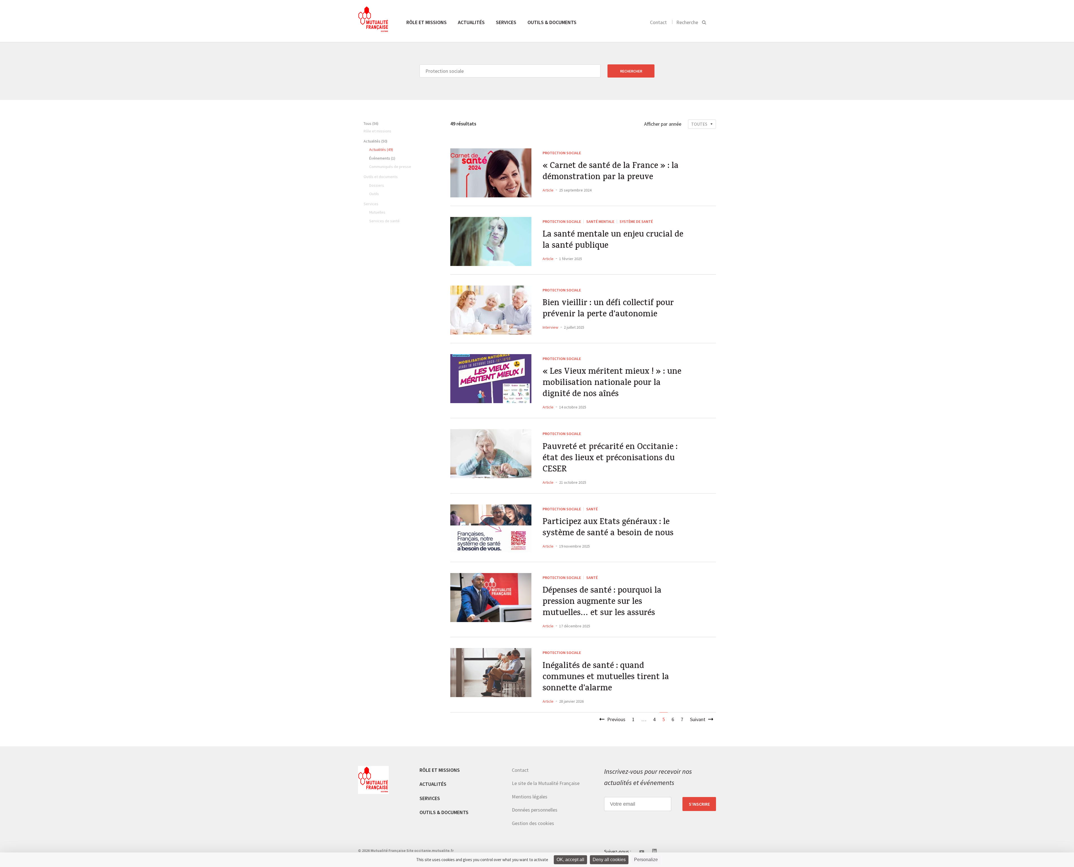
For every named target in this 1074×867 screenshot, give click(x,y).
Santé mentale (600, 221)
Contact (658, 22)
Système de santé (636, 221)
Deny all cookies (609, 859)
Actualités (471, 22)
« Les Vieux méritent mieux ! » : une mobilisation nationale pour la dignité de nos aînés (612, 383)
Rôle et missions (426, 22)
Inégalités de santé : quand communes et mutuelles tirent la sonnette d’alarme (606, 678)
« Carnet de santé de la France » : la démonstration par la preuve (611, 172)
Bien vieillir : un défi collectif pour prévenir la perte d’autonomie (608, 309)
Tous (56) (371, 123)
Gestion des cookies (533, 823)
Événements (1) (382, 158)
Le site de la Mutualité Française (546, 783)
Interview (550, 327)
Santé (592, 508)
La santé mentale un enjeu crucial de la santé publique (613, 241)
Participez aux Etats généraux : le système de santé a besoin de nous (608, 528)
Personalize (646, 859)
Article (548, 190)
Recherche (687, 22)
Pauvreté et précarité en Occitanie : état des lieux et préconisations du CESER (610, 459)
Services (506, 22)
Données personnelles (534, 810)
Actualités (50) (375, 141)
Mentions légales (529, 796)
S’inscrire (699, 804)
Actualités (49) (381, 149)
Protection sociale (562, 152)
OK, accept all (570, 859)
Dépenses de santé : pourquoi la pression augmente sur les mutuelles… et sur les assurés (602, 602)
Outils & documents (551, 22)
